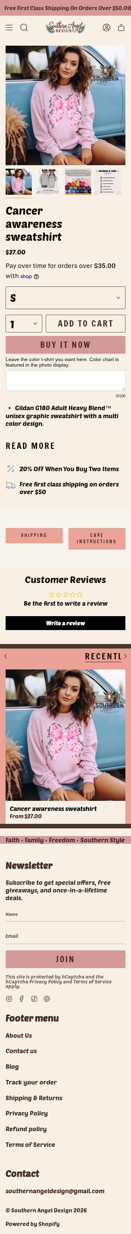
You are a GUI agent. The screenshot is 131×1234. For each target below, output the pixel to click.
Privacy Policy (45, 981)
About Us (19, 1035)
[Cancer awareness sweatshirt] (65, 735)
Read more (31, 445)
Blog (12, 1066)
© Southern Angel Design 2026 (46, 1210)
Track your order (31, 1082)
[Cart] (121, 27)
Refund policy (26, 1129)
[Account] (106, 27)
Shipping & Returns (34, 1098)
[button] (24, 27)
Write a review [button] (65, 623)
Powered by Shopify (33, 1223)
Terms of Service (92, 981)
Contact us (21, 1051)
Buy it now (65, 345)
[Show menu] (9, 27)
